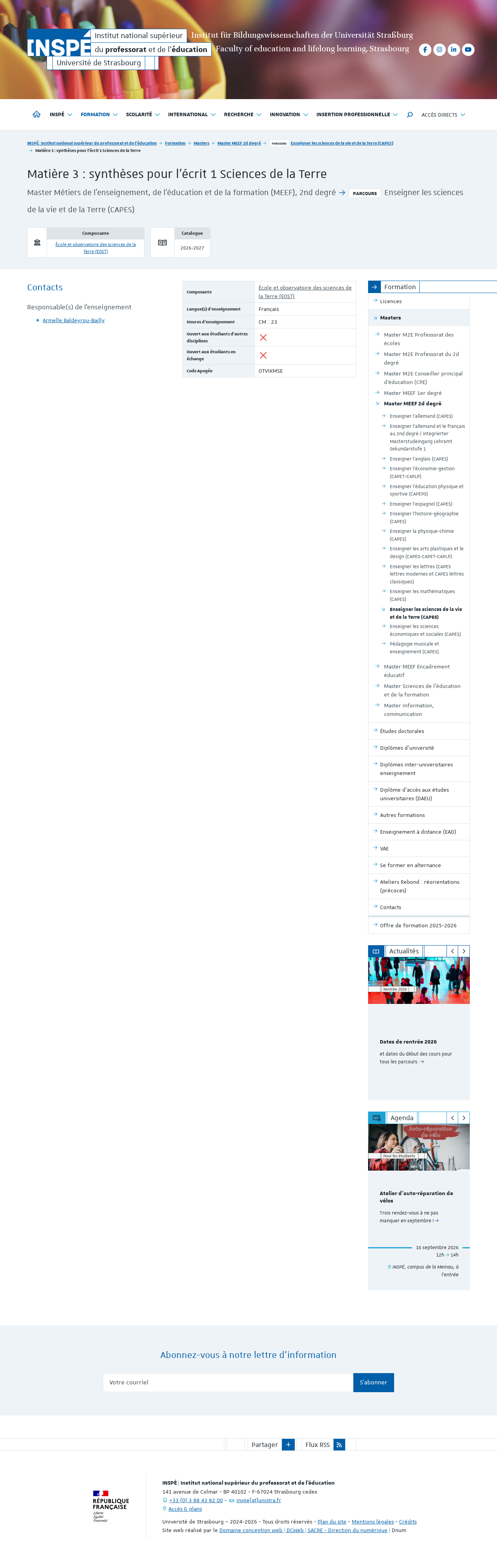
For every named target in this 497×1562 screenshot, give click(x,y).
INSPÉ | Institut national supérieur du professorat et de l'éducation (92, 143)
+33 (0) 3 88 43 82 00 (196, 1500)
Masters (201, 143)
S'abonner (374, 1382)
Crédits (408, 1521)
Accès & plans (185, 1508)
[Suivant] (464, 951)
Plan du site (332, 1521)
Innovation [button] (285, 114)
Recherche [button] (239, 114)
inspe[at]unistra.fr (258, 1500)
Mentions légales (373, 1521)
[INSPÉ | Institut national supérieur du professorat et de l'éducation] (59, 42)
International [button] (188, 114)
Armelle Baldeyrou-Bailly (74, 320)
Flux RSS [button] (318, 1444)
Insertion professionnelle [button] (353, 114)
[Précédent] (453, 951)
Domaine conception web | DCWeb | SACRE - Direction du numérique (303, 1530)
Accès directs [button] (439, 114)
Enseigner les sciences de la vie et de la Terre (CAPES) (342, 143)
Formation (175, 143)
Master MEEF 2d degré (239, 143)
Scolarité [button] (139, 114)
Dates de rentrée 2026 (408, 1041)
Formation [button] (95, 114)
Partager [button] (265, 1444)
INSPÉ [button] (57, 114)
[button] (410, 114)
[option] (419, 1028)
